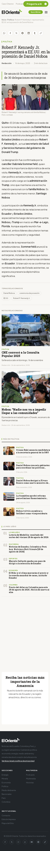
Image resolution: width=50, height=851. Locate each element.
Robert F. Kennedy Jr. (21, 298)
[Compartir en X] (16, 33)
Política (10, 20)
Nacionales (7, 794)
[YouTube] (31, 842)
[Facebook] (5, 842)
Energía (5, 775)
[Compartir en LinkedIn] (28, 33)
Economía (6, 782)
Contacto (6, 815)
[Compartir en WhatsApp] (4, 33)
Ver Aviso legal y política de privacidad (18, 761)
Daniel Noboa (9, 293)
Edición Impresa (9, 819)
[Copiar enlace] (40, 33)
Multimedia (31, 778)
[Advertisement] (25, 631)
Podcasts (20, 4)
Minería (5, 778)
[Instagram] (18, 842)
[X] (11, 842)
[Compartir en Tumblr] (34, 33)
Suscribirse (36, 12)
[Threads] (25, 842)
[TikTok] (45, 842)
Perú (4, 798)
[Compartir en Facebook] (10, 33)
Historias (30, 782)
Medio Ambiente (9, 790)
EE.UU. (5, 298)
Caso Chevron (8, 4)
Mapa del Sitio (8, 823)
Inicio (4, 20)
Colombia (6, 802)
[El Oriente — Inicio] (12, 12)
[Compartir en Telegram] (22, 33)
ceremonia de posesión (29, 293)
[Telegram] (38, 842)
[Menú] (46, 12)
